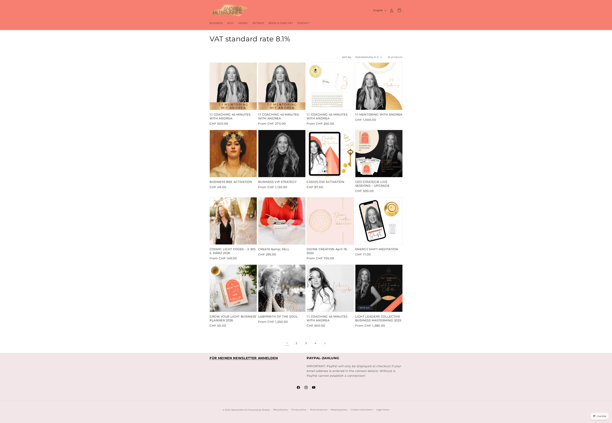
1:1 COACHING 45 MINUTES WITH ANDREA (230, 116)
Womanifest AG (239, 409)
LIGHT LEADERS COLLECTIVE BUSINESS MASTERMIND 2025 (378, 318)
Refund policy (280, 409)
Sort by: (347, 57)
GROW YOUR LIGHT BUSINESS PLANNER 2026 (233, 318)
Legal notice (382, 409)
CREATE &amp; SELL (273, 249)
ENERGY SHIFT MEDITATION (376, 249)
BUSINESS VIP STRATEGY (277, 182)
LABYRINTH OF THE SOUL (278, 316)
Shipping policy (339, 409)
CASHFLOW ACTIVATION (325, 182)
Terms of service (318, 409)
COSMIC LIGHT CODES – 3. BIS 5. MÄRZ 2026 (233, 251)
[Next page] (325, 343)
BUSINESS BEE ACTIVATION (231, 182)
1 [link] (287, 343)
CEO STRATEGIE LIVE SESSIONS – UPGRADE (372, 183)
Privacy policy (299, 409)
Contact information (362, 409)
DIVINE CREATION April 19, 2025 (327, 251)
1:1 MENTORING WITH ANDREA (379, 114)
